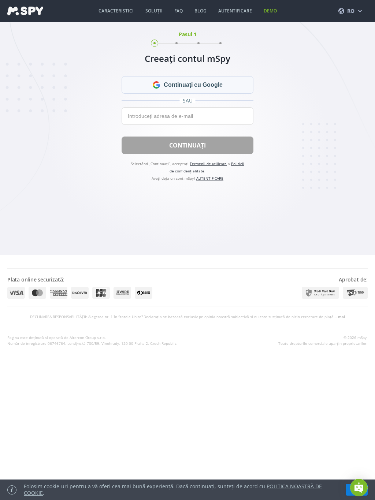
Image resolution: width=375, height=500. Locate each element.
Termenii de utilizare (208, 163)
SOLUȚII (154, 11)
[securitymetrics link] (320, 293)
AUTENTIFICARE (235, 11)
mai (341, 316)
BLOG (200, 11)
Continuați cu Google (193, 85)
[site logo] (25, 11)
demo (270, 11)
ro (350, 10)
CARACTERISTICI (116, 11)
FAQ (178, 11)
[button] (359, 487)
